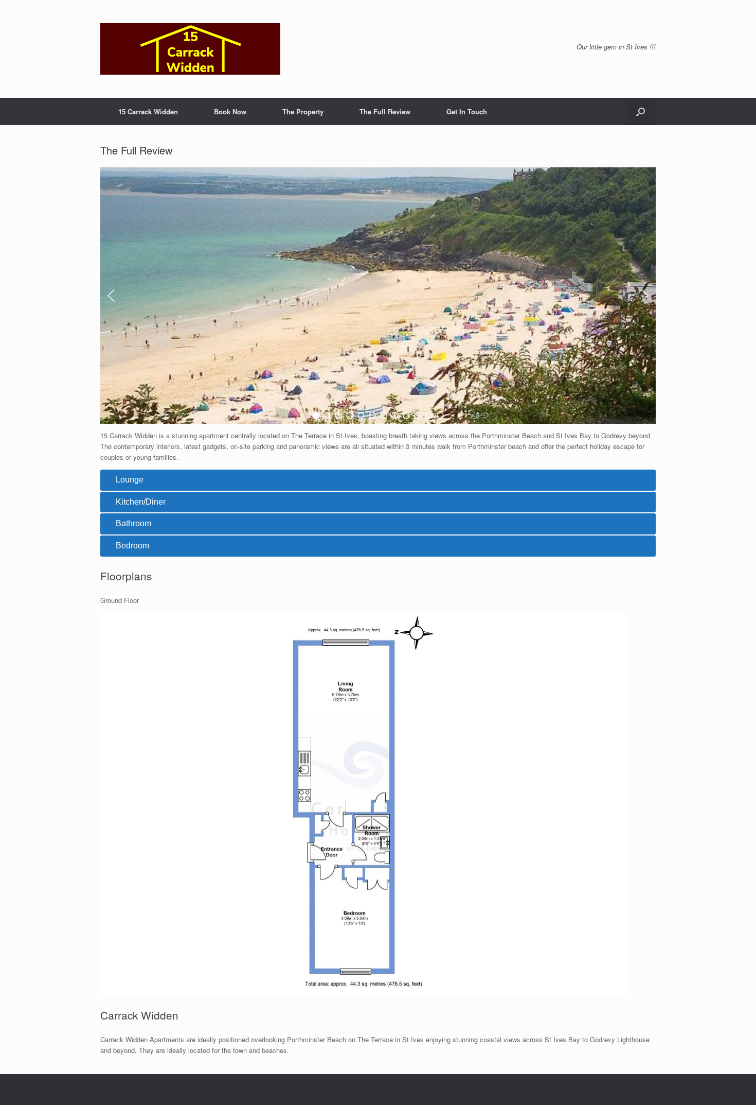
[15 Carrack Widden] (190, 49)
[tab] (378, 480)
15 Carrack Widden (148, 111)
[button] (640, 111)
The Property (302, 111)
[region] (378, 295)
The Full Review (384, 111)
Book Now (230, 111)
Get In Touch (466, 111)
